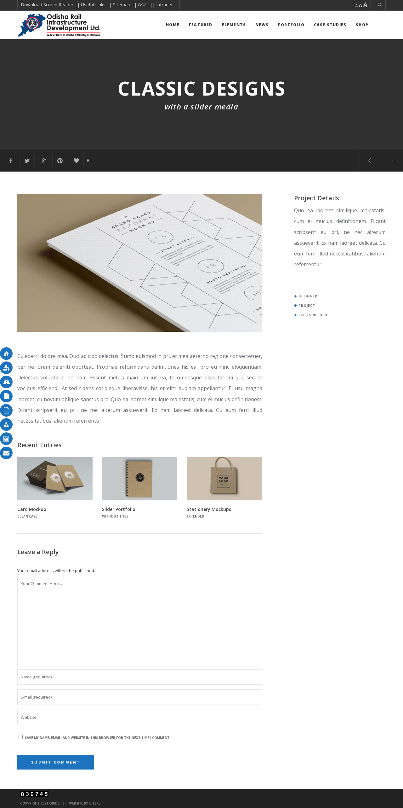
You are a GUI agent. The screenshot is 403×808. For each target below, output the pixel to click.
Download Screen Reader (47, 5)
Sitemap (121, 5)
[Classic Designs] (10, 160)
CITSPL (94, 803)
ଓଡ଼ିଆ (143, 5)
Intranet (164, 5)
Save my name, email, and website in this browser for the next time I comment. (97, 737)
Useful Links (93, 5)
